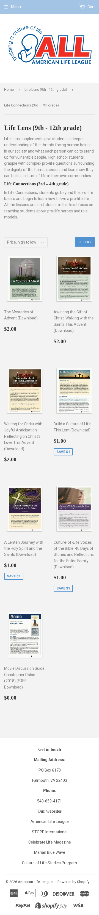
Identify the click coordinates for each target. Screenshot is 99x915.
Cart (91, 7)
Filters (84, 242)
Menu (16, 7)
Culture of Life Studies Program (49, 863)
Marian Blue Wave (49, 852)
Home (9, 89)
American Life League (50, 821)
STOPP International (49, 832)
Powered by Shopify (73, 882)
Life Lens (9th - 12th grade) (45, 89)
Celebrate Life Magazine (49, 842)
